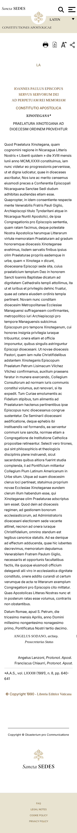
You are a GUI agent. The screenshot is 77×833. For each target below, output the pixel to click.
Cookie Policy (38, 815)
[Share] (73, 45)
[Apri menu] (71, 9)
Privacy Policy (38, 821)
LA (38, 65)
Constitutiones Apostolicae (27, 27)
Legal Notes (39, 809)
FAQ (38, 803)
